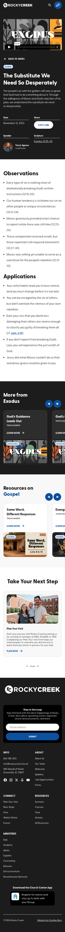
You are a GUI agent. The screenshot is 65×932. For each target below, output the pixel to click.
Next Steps (8, 806)
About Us (39, 758)
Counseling (9, 860)
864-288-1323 (9, 758)
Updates (39, 774)
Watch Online (10, 817)
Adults (6, 850)
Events (6, 822)
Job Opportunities (44, 779)
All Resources (42, 822)
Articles (39, 817)
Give (5, 812)
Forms (38, 784)
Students (7, 844)
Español (7, 855)
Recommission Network (15, 876)
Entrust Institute (11, 871)
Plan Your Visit (10, 801)
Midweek (40, 768)
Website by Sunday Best (49, 920)
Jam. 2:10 (16, 333)
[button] (49, 404)
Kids (5, 839)
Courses (39, 806)
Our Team (40, 763)
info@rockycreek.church (15, 763)
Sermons (39, 801)
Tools (37, 812)
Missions (7, 865)
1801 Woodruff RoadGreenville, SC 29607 (13, 770)
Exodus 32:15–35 (43, 141)
